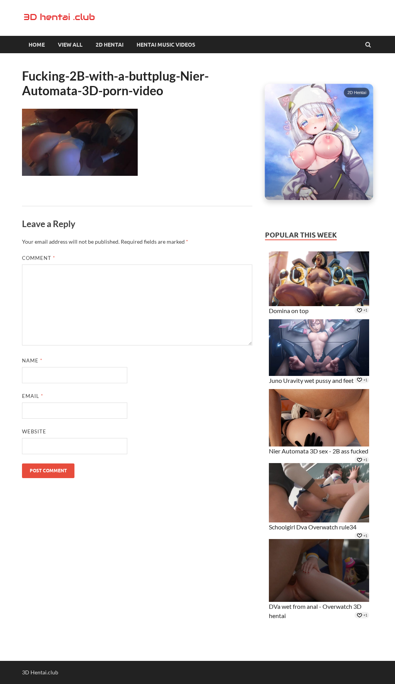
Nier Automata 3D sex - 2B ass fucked (318, 451)
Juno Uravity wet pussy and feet (311, 380)
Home (37, 45)
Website (34, 431)
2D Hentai (109, 45)
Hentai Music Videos (166, 45)
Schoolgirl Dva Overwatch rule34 (312, 527)
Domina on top (289, 310)
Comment (38, 258)
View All (70, 45)
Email (32, 396)
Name (32, 360)
